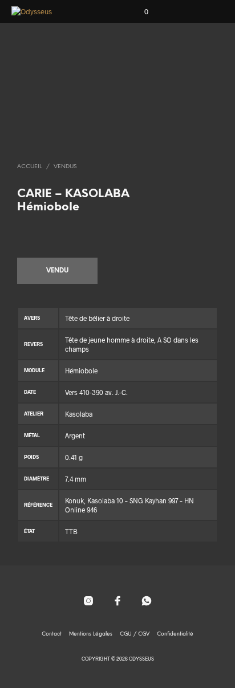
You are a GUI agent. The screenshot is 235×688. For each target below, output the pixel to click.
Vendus (65, 167)
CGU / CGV (134, 634)
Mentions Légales (90, 634)
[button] (138, 12)
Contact (52, 634)
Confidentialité (175, 634)
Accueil (29, 167)
